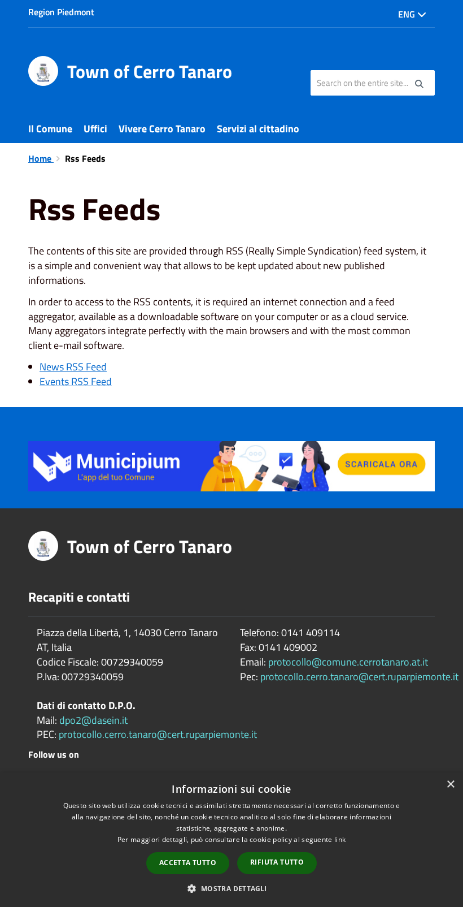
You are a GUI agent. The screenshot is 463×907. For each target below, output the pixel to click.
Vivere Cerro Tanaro (162, 128)
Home (41, 158)
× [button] (450, 784)
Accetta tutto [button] (187, 862)
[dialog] (231, 839)
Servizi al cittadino (258, 128)
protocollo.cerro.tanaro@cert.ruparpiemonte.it (158, 734)
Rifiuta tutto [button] (277, 862)
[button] (231, 888)
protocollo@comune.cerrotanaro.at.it (348, 662)
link (340, 839)
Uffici (95, 128)
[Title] (231, 465)
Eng (407, 14)
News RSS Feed (73, 366)
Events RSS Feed (76, 381)
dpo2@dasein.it (93, 720)
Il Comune (50, 128)
